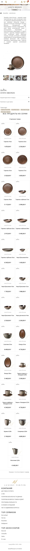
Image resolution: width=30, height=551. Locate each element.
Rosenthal (4, 520)
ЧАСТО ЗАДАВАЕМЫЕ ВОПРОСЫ (10, 507)
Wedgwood (4, 523)
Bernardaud (4, 515)
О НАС (3, 493)
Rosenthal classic (15, 109)
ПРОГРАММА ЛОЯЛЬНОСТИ (9, 502)
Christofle (4, 533)
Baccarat (3, 530)
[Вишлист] (24, 2)
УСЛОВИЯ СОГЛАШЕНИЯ (8, 505)
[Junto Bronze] (15, 73)
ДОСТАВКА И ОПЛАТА (7, 491)
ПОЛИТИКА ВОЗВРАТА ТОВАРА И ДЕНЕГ (12, 499)
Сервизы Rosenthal (5, 109)
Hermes (3, 518)
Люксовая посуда (25, 109)
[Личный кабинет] (21, 2)
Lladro (3, 536)
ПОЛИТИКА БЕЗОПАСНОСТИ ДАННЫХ (11, 496)
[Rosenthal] (3, 90)
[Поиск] (6, 2)
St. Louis (3, 539)
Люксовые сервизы (5, 111)
